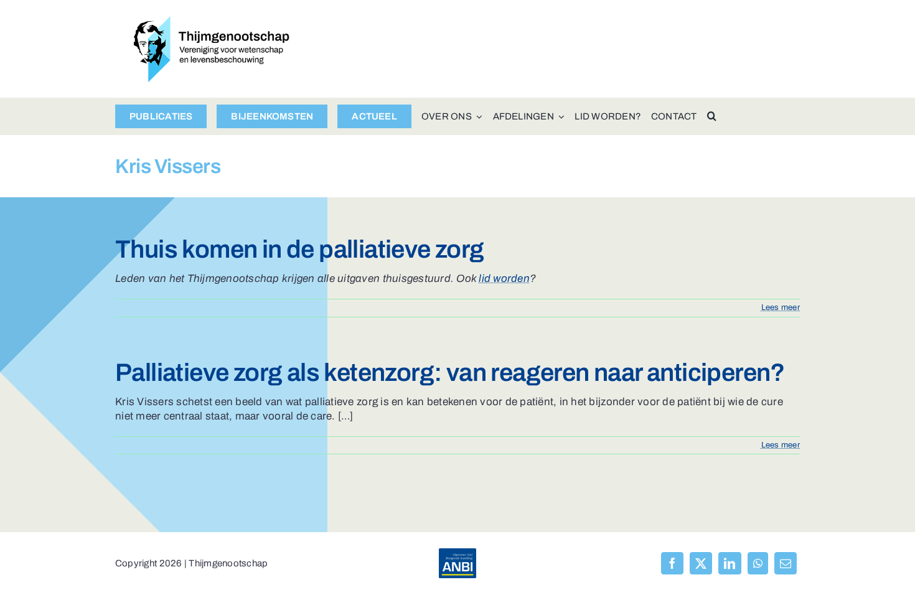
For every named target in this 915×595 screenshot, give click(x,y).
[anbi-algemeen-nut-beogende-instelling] (457, 554)
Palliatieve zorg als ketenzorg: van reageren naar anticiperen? (450, 372)
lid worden (504, 278)
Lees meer (780, 307)
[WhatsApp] (757, 563)
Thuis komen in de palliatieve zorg (299, 249)
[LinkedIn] (729, 563)
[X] (701, 563)
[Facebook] (672, 563)
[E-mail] (785, 563)
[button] (711, 116)
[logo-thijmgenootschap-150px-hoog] (211, 21)
